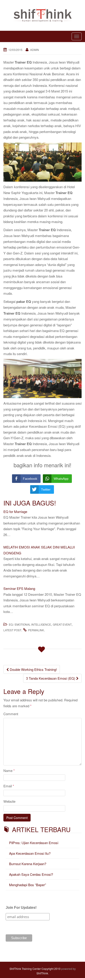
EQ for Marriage (15, 511)
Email (8, 785)
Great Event (62, 624)
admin (34, 50)
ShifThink (42, 973)
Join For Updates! (21, 907)
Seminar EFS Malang (19, 588)
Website (9, 801)
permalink (36, 630)
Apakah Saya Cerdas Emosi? (31, 874)
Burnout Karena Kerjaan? (27, 863)
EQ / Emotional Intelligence (30, 624)
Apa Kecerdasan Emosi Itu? (30, 853)
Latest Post (12, 630)
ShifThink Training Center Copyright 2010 (35, 969)
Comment (10, 713)
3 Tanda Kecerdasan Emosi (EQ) (51, 678)
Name (9, 770)
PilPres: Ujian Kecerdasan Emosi (33, 842)
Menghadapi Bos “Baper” (27, 884)
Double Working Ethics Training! (33, 669)
